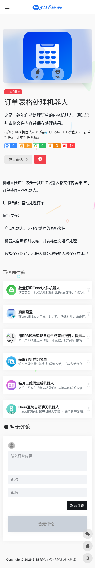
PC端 (40, 132)
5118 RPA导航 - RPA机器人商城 (54, 559)
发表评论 (77, 505)
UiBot (53, 132)
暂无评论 (20, 427)
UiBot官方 (71, 132)
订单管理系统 (26, 137)
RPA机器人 (13, 92)
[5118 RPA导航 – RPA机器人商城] (47, 7)
